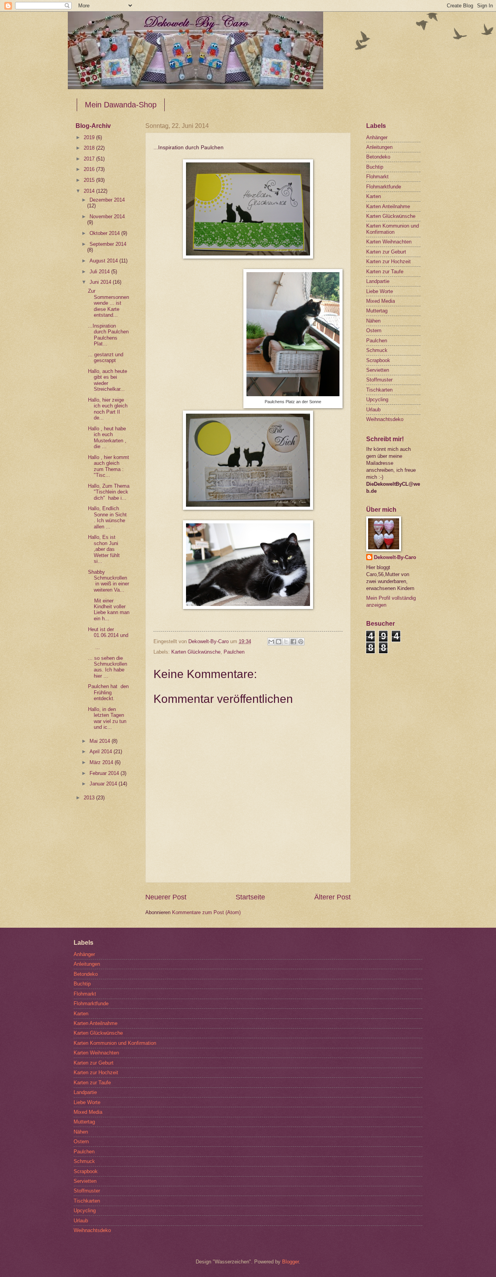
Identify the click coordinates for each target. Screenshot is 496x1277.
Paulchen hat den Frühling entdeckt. (108, 692)
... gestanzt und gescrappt (105, 357)
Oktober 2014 (105, 233)
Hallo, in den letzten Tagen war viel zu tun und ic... (107, 718)
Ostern (373, 330)
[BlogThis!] (278, 641)
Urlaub (373, 409)
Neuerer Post (165, 897)
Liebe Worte (379, 291)
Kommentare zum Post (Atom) (206, 912)
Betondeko (378, 157)
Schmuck (377, 350)
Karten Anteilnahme (388, 206)
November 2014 (107, 216)
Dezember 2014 (107, 200)
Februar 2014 (105, 773)
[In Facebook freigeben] (293, 641)
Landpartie (377, 281)
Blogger (290, 1262)
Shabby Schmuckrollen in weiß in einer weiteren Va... (108, 581)
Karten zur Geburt (386, 252)
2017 (90, 159)
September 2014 (108, 244)
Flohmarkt (377, 176)
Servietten (377, 370)
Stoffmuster (379, 380)
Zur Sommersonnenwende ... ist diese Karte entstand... (108, 303)
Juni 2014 (101, 282)
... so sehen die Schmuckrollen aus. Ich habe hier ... (107, 667)
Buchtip (374, 167)
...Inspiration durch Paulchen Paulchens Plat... (108, 335)
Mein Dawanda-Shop (121, 104)
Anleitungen (379, 147)
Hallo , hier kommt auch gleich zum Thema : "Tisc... (108, 466)
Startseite (250, 897)
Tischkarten (379, 390)
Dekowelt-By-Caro (395, 557)
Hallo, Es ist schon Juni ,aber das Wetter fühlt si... (104, 549)
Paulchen (234, 652)
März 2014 (102, 762)
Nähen (373, 321)
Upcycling (377, 399)
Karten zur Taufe (384, 271)
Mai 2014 (101, 741)
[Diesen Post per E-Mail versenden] (271, 641)
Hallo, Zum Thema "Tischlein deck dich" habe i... (108, 492)
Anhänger (377, 137)
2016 (90, 169)
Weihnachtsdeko (384, 419)
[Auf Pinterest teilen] (301, 641)
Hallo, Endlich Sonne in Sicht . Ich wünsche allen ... (107, 517)
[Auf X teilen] (286, 641)
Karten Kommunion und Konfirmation (392, 229)
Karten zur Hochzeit (388, 261)
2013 (90, 798)
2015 (90, 180)
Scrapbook (378, 360)
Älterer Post (332, 897)
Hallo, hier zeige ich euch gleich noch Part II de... (107, 409)
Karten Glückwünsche (195, 652)
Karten (373, 196)
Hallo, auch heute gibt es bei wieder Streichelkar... (107, 380)
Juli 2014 (100, 271)
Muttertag (377, 311)
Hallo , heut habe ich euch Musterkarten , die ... (107, 437)
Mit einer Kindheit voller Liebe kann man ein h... (108, 609)
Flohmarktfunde (383, 187)
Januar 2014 (104, 784)
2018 (90, 148)
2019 (90, 137)
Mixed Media (380, 301)
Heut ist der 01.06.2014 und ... (108, 638)
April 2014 (102, 751)
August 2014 (104, 261)
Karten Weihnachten (389, 242)
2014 (90, 191)
